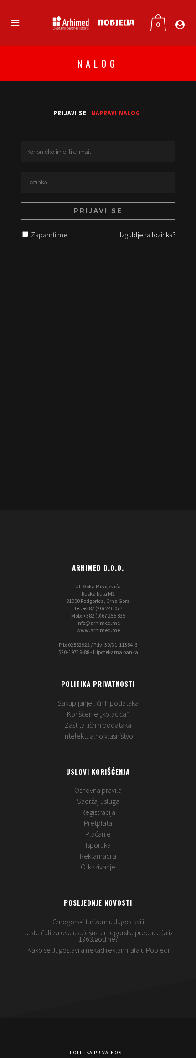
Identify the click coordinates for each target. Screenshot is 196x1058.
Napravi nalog (115, 113)
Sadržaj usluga (98, 801)
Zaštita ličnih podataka (98, 725)
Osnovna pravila (98, 790)
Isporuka (98, 845)
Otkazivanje (98, 867)
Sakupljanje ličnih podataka (98, 703)
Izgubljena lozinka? (147, 234)
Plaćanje (98, 834)
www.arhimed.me (98, 630)
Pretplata (98, 823)
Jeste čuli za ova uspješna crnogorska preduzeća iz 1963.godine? (98, 935)
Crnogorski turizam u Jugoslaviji (98, 921)
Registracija (98, 812)
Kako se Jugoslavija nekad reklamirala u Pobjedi (98, 950)
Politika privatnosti (98, 1052)
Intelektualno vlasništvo (98, 736)
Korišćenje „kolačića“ (98, 714)
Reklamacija (98, 856)
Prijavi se (70, 113)
